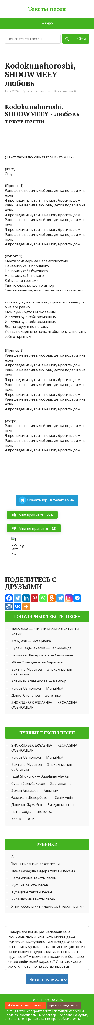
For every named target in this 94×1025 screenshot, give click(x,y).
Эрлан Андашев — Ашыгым (34, 790)
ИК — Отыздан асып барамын (37, 662)
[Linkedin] (26, 598)
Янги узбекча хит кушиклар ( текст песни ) (47, 906)
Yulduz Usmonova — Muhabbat (37, 688)
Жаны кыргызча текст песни (35, 863)
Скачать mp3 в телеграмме (50, 500)
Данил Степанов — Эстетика (36, 695)
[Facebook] (9, 598)
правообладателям (63, 1005)
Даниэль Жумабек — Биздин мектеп (42, 804)
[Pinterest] (34, 598)
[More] (26, 606)
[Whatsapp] (43, 598)
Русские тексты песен (36, 91)
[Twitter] (17, 598)
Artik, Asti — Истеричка (31, 641)
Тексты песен (47, 9)
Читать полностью (48, 979)
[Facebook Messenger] (77, 598)
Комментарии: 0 (65, 91)
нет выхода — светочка (31, 811)
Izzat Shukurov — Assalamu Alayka (40, 776)
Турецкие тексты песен (31, 892)
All (13, 856)
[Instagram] (69, 598)
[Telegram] (60, 598)
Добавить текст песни (25, 1005)
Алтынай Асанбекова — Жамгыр (38, 681)
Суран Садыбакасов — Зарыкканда (41, 648)
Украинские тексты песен (33, 899)
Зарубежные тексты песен (33, 878)
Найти (77, 38)
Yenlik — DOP (22, 818)
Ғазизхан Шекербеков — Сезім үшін (42, 655)
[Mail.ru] (9, 606)
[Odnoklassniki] (52, 598)
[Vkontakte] (17, 606)
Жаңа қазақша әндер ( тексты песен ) (43, 871)
